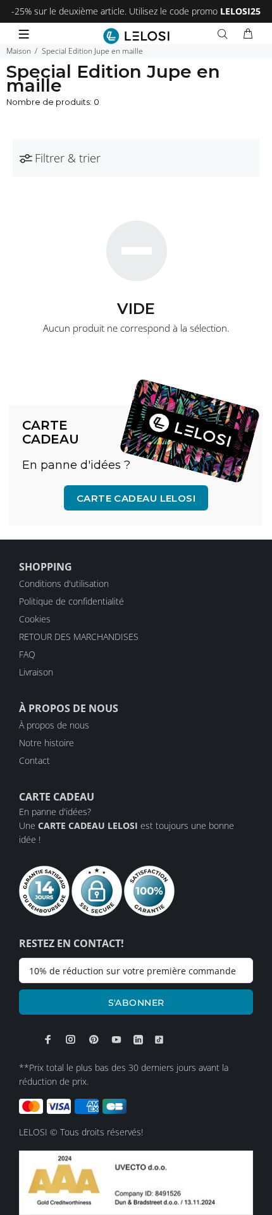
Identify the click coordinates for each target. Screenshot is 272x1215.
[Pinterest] (93, 1039)
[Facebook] (48, 1039)
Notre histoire (46, 743)
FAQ (27, 654)
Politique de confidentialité (71, 601)
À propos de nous (54, 725)
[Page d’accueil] (136, 36)
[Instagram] (71, 1039)
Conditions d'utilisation (64, 583)
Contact (34, 760)
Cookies (35, 619)
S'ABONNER (136, 1002)
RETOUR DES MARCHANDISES (79, 637)
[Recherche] (225, 34)
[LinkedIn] (138, 1040)
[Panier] (248, 34)
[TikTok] (159, 1040)
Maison (18, 50)
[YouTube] (116, 1039)
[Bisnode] (136, 1182)
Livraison (36, 672)
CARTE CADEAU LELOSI (136, 498)
